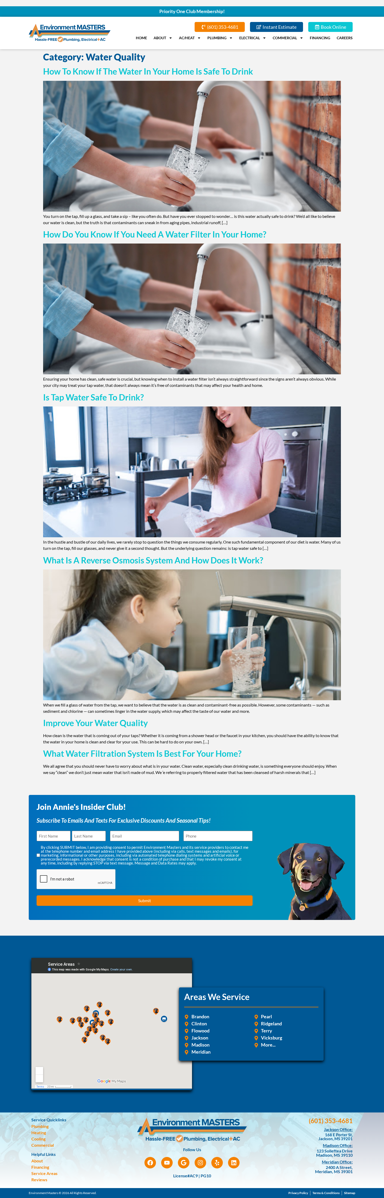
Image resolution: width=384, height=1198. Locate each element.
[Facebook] (150, 1162)
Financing (320, 38)
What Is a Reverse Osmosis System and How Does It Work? (153, 560)
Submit (144, 900)
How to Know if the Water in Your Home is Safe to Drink (148, 71)
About (160, 38)
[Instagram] (200, 1162)
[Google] (183, 1162)
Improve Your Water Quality (95, 723)
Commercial (285, 38)
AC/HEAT (187, 38)
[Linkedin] (234, 1162)
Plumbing (216, 38)
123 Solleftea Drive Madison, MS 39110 (334, 1152)
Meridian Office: (337, 1161)
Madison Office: (338, 1145)
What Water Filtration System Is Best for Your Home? (142, 753)
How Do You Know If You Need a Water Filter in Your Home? (154, 234)
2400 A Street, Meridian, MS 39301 (334, 1169)
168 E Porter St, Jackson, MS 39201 (335, 1136)
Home (141, 38)
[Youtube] (167, 1162)
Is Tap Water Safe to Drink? (93, 397)
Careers (345, 38)
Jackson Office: (338, 1129)
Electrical (249, 38)
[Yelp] (217, 1162)
